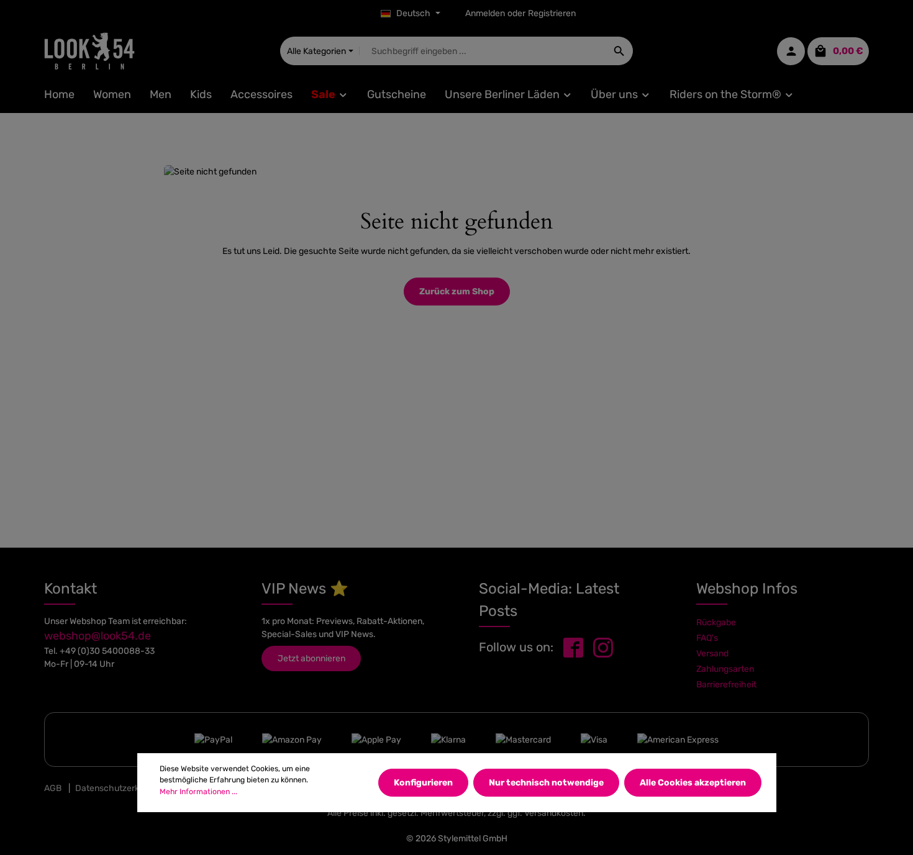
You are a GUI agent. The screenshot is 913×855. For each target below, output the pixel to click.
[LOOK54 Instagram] (603, 647)
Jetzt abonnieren (311, 658)
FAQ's (707, 638)
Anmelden (485, 13)
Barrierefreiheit (726, 684)
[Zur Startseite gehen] (89, 51)
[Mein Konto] (791, 51)
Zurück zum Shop (456, 291)
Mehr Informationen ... (198, 791)
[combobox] (483, 51)
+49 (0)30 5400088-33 (107, 651)
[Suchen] (619, 51)
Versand (712, 653)
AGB (52, 788)
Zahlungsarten (725, 669)
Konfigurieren (423, 782)
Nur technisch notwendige (546, 782)
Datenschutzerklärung (119, 788)
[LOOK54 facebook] (573, 647)
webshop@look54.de (97, 636)
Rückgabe (716, 622)
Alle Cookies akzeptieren (693, 782)
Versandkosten (553, 813)
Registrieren (552, 13)
